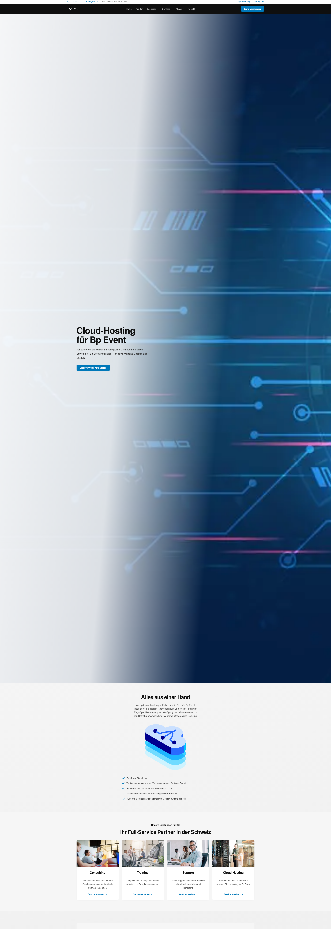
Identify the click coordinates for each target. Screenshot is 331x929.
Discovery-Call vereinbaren (93, 367)
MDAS (179, 9)
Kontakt (191, 9)
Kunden (139, 9)
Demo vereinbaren (252, 9)
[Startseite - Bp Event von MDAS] (73, 9)
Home (129, 9)
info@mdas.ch (93, 2)
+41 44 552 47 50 (76, 2)
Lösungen (151, 9)
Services (166, 9)
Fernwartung (245, 2)
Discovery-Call (258, 2)
